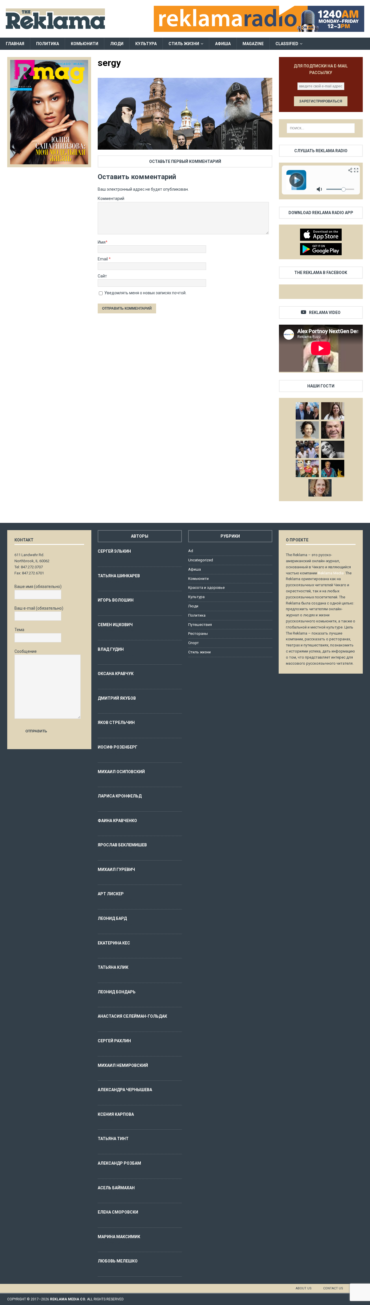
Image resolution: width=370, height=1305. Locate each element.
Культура (146, 43)
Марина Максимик (119, 1236)
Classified (286, 43)
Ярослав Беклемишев (122, 845)
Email (103, 259)
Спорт (193, 643)
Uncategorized (200, 560)
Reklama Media (331, 573)
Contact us (333, 1288)
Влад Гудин (111, 649)
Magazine (253, 43)
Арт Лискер (111, 894)
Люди (116, 43)
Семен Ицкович (115, 624)
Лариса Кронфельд (120, 796)
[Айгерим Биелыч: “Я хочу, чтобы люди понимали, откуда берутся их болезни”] (307, 430)
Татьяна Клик (113, 967)
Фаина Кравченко (117, 820)
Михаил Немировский (123, 1065)
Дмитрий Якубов (117, 698)
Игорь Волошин (116, 600)
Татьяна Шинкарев (119, 576)
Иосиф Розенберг (117, 747)
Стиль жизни (184, 43)
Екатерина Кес (114, 943)
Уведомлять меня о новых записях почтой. (145, 293)
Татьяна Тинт (113, 1138)
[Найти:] (320, 128)
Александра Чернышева (125, 1089)
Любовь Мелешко (118, 1261)
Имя (102, 242)
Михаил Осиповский (121, 771)
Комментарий (111, 198)
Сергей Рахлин (114, 1041)
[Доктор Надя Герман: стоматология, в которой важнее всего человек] (320, 488)
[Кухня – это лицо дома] (332, 430)
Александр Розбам (119, 1163)
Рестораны (198, 633)
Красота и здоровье (206, 587)
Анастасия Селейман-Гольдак (132, 1016)
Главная (15, 43)
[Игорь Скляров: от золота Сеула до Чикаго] (307, 411)
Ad (190, 551)
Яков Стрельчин (116, 722)
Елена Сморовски (118, 1212)
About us (304, 1288)
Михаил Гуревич (116, 869)
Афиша (223, 43)
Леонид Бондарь (117, 992)
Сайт (102, 276)
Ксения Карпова (116, 1114)
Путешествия (200, 624)
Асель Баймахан (116, 1187)
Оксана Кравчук (116, 673)
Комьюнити (84, 43)
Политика (47, 43)
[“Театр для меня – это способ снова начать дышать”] (307, 468)
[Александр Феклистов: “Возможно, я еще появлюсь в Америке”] (332, 468)
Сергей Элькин (114, 551)
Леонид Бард (112, 918)
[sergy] (185, 146)
